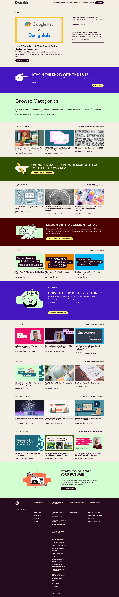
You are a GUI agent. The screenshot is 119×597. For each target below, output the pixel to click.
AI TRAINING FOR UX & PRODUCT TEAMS (58, 560)
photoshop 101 (56, 590)
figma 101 (55, 586)
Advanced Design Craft (57, 512)
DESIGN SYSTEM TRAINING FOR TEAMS (58, 574)
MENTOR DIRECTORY (94, 522)
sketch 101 (55, 583)
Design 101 (55, 556)
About (36, 509)
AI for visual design (58, 525)
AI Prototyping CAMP (59, 536)
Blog (17, 12)
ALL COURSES (56, 593)
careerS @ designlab (95, 515)
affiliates (91, 518)
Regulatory (38, 515)
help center (74, 509)
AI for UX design (57, 528)
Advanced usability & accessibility (59, 520)
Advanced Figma (57, 517)
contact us (74, 512)
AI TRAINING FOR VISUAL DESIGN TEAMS (58, 565)
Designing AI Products (59, 542)
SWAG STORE (37, 512)
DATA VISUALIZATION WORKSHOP (58, 570)
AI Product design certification (58, 532)
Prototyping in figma (59, 545)
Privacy (36, 518)
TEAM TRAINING (93, 509)
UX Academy (56, 509)
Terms (36, 522)
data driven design (58, 539)
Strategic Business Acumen (58, 549)
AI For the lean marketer (57, 579)
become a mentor (94, 512)
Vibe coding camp (57, 553)
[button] (59, 3)
